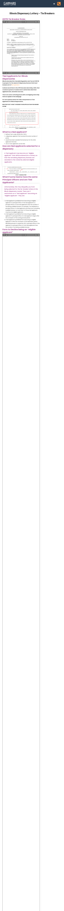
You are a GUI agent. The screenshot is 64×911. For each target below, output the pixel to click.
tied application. (16, 85)
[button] (54, 3)
